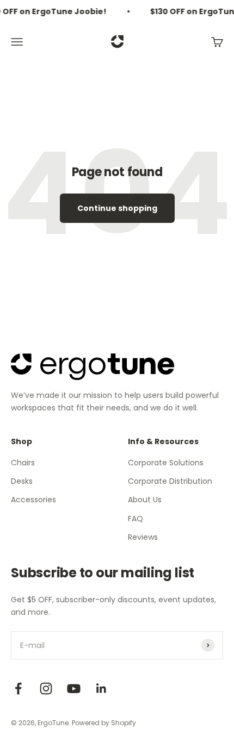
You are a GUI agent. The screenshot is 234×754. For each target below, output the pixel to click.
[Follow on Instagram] (46, 688)
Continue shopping (117, 208)
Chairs (23, 462)
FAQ (135, 518)
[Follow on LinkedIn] (101, 688)
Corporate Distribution (170, 481)
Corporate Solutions (166, 462)
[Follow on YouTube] (73, 688)
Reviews (143, 537)
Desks (22, 481)
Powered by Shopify (104, 722)
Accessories (33, 499)
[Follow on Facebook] (18, 688)
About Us (145, 499)
